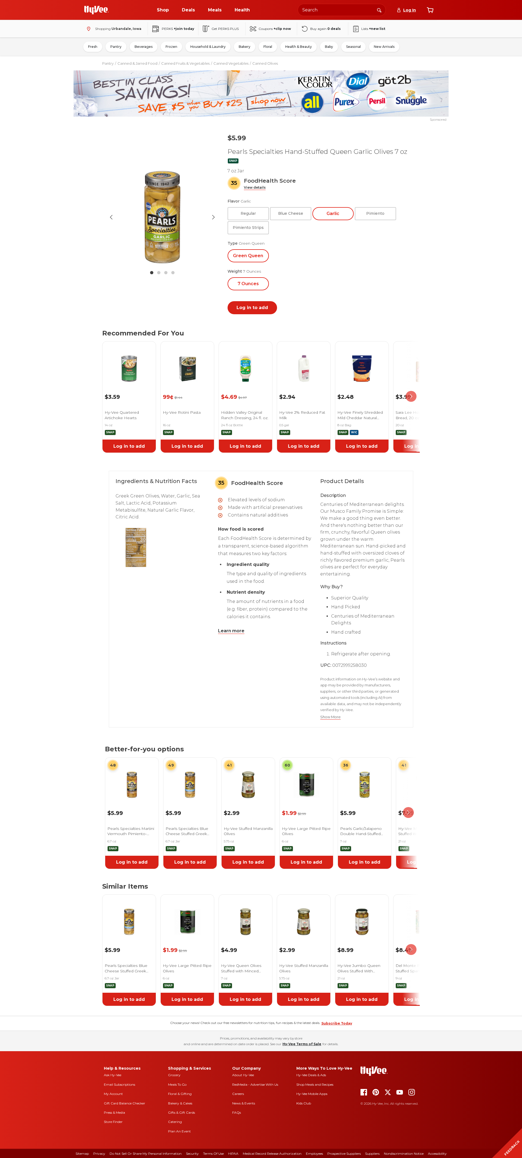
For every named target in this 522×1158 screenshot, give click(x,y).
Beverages (144, 47)
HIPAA (233, 1153)
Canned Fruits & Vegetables (185, 63)
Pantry (116, 47)
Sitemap (82, 1153)
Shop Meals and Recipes (314, 1084)
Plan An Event (179, 1131)
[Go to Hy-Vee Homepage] (96, 10)
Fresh (92, 47)
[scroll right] (411, 396)
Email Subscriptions (119, 1084)
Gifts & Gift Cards (181, 1112)
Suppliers (372, 1153)
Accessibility (437, 1153)
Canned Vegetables (230, 63)
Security (192, 1153)
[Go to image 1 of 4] (151, 272)
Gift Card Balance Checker (124, 1103)
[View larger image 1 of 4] (162, 217)
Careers (238, 1094)
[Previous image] (111, 217)
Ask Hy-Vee (112, 1075)
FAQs (236, 1112)
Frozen (171, 47)
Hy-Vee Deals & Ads (311, 1075)
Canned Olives (265, 63)
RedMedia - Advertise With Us (255, 1084)
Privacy (99, 1153)
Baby (329, 47)
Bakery (244, 47)
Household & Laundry (208, 47)
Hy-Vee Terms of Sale (301, 1044)
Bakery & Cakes (180, 1103)
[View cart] (430, 10)
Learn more (231, 630)
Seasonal (353, 47)
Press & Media (114, 1112)
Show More (330, 717)
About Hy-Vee (243, 1075)
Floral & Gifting (180, 1094)
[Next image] (213, 217)
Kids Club (303, 1103)
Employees (314, 1153)
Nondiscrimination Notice (404, 1153)
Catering (175, 1122)
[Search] (379, 9)
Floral (267, 47)
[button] (255, 188)
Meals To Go (177, 1084)
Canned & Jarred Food (137, 63)
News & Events (243, 1103)
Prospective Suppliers (344, 1153)
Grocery (174, 1075)
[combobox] (342, 10)
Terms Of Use (213, 1153)
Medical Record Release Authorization (272, 1153)
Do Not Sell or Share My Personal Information (146, 1153)
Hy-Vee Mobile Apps (311, 1094)
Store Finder (113, 1122)
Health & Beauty (298, 47)
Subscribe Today (336, 1023)
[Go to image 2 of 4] (158, 272)
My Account (113, 1094)
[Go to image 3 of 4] (165, 272)
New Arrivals (384, 47)
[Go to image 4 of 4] (172, 272)
